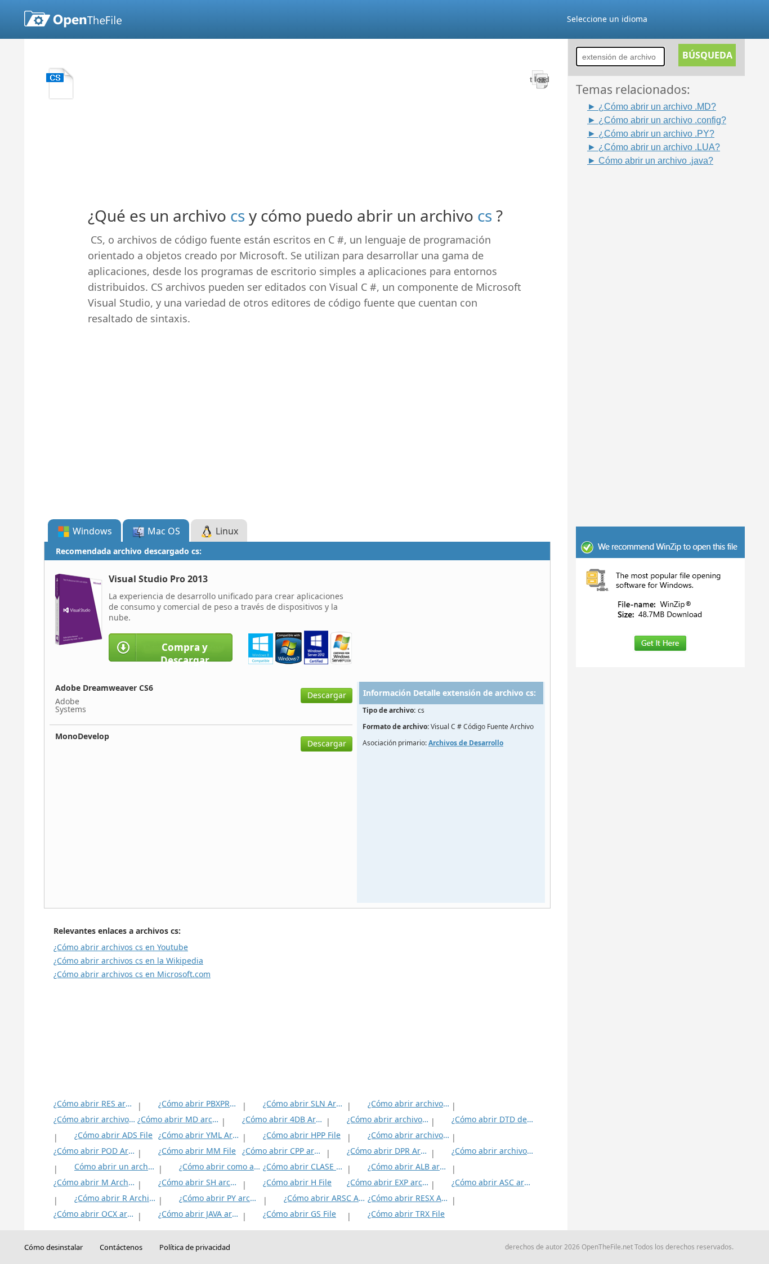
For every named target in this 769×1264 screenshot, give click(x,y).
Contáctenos (121, 1247)
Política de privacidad (194, 1247)
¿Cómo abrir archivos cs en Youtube (120, 947)
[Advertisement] (666, 336)
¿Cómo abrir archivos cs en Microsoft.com (132, 974)
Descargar (326, 695)
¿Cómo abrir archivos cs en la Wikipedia (128, 960)
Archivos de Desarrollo (465, 743)
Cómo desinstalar (53, 1247)
